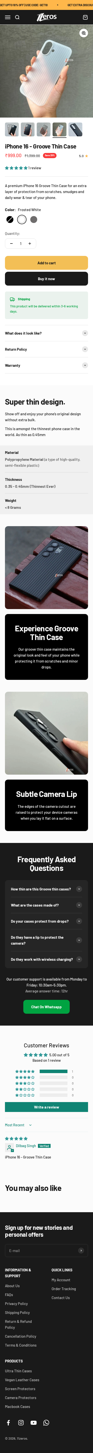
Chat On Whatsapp (46, 1007)
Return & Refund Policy (18, 1324)
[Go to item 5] (75, 130)
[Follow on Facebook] (8, 1422)
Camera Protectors (20, 1397)
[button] (16, 168)
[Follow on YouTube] (33, 1422)
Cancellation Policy (20, 1336)
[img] (16, 1138)
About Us (12, 1285)
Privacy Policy (16, 1303)
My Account (61, 1280)
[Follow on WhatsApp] (46, 1422)
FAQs (9, 1294)
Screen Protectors (20, 1388)
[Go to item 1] (12, 130)
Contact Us (61, 1297)
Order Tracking (64, 1288)
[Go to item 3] (44, 130)
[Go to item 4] (59, 130)
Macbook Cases (17, 1406)
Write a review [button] (46, 1107)
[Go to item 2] (28, 130)
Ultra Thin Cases (18, 1371)
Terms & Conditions (20, 1345)
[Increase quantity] (30, 243)
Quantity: (12, 233)
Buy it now (46, 278)
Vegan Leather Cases (22, 1380)
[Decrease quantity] (11, 243)
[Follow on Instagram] (21, 1422)
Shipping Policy (17, 1312)
